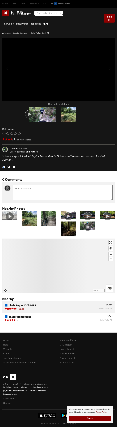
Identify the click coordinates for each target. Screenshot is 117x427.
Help (5, 344)
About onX (8, 398)
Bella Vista (35, 33)
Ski (45, 4)
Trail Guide (8, 23)
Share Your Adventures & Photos (20, 362)
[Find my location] (111, 248)
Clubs (6, 353)
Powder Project (67, 358)
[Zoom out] (111, 259)
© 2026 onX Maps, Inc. (50, 423)
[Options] (109, 288)
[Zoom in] (111, 254)
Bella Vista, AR (32, 152)
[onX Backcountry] (60, 3)
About (6, 340)
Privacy (73, 423)
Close (90, 418)
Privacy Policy (101, 412)
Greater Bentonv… (20, 33)
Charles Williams (18, 148)
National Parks (67, 362)
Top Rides (36, 23)
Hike (23, 4)
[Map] (58, 266)
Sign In (109, 18)
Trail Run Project (68, 353)
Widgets (7, 349)
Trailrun (34, 4)
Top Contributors (12, 358)
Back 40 (45, 33)
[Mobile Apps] (45, 23)
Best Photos (22, 23)
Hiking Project (67, 349)
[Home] (18, 13)
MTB (14, 4)
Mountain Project (68, 340)
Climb (5, 4)
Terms (64, 423)
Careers (7, 403)
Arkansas (6, 33)
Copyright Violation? (58, 104)
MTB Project (66, 344)
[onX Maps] (9, 379)
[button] (3, 167)
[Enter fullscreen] (111, 242)
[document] (90, 414)
